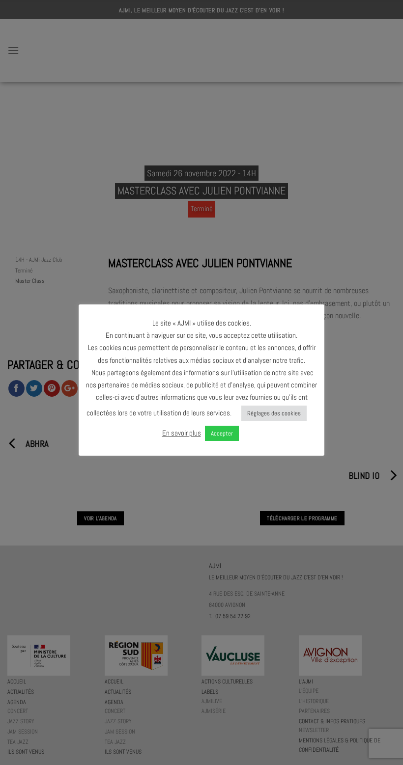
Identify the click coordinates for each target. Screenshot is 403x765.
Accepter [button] (222, 433)
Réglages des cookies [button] (274, 413)
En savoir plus (181, 432)
